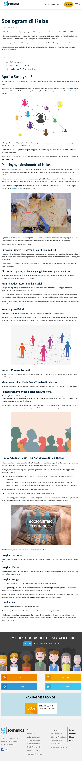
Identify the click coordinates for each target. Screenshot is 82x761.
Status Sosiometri (33, 737)
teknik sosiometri (18, 188)
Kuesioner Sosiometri (34, 754)
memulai (69, 4)
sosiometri (20, 179)
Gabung (59, 4)
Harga (52, 4)
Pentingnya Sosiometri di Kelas (18, 66)
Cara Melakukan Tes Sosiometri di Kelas (22, 69)
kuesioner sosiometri (53, 498)
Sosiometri (31, 733)
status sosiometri (74, 91)
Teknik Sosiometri (33, 747)
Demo (47, 4)
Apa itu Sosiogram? (13, 62)
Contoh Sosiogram (35, 617)
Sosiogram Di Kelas (34, 750)
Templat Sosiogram (34, 744)
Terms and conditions (9, 741)
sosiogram (16, 81)
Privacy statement (8, 744)
